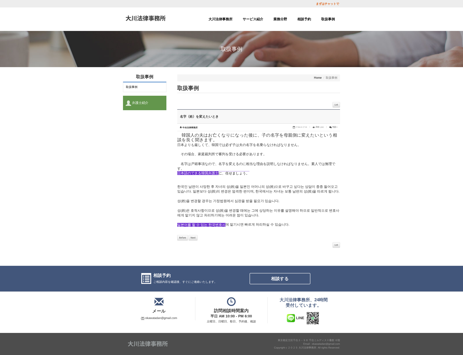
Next (193, 238)
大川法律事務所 (221, 19)
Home (318, 77)
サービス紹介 (253, 19)
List (336, 105)
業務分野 (280, 19)
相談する (280, 278)
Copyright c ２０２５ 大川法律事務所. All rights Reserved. (307, 347)
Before (182, 238)
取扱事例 (328, 19)
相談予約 (304, 19)
